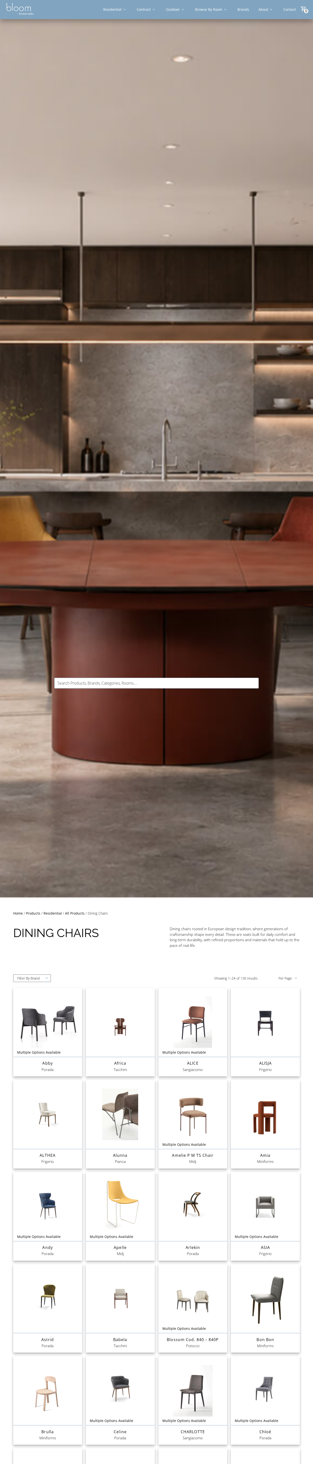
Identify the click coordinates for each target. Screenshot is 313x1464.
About (263, 9)
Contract (144, 9)
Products (33, 913)
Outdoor (173, 9)
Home (18, 913)
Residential (112, 9)
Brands (243, 9)
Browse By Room (208, 9)
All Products (75, 913)
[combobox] (156, 683)
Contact (289, 9)
